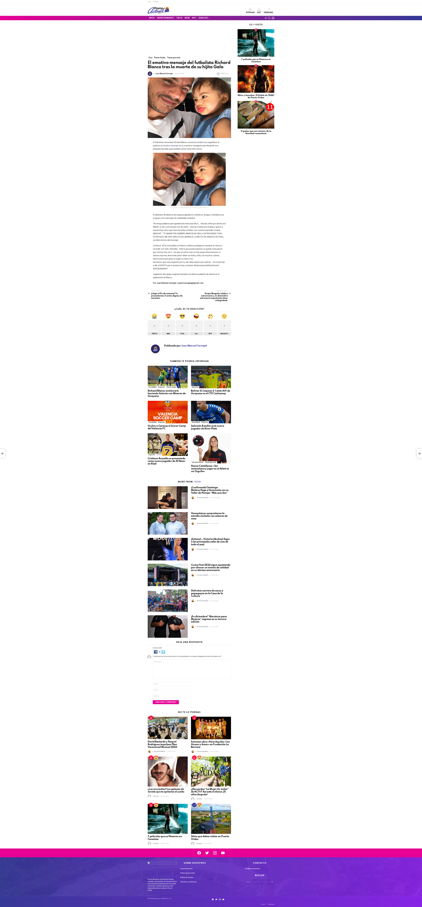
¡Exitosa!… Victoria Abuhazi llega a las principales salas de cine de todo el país (210, 542)
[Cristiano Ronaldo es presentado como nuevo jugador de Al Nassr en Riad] (168, 444)
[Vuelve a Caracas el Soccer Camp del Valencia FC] (168, 412)
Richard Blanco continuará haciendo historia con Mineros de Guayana (167, 393)
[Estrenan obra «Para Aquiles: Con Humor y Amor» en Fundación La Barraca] (211, 728)
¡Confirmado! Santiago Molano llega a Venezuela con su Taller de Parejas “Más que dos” (210, 490)
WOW (187, 18)
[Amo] (156, 757)
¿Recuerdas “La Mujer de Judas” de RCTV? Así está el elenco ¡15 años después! (209, 792)
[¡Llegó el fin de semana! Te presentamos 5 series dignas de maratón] (2, 453)
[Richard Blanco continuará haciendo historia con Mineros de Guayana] (168, 377)
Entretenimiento (165, 18)
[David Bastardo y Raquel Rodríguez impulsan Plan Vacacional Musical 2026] (168, 728)
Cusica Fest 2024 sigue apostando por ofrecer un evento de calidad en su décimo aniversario (210, 568)
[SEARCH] (269, 18)
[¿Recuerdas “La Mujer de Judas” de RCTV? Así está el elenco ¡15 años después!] (211, 772)
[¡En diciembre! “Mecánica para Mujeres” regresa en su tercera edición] (168, 626)
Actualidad (152, 387)
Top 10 (179, 18)
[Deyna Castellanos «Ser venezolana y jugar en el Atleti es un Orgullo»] (211, 448)
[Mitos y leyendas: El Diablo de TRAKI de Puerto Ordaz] (256, 79)
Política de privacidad (187, 873)
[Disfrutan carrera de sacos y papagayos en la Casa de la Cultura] (168, 600)
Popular (250, 13)
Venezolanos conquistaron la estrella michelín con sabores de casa (209, 516)
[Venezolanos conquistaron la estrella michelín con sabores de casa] (168, 523)
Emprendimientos (186, 868)
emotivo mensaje (170, 145)
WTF (194, 18)
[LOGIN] (273, 18)
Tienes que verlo (210, 462)
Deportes (161, 387)
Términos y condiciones (188, 882)
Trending (268, 13)
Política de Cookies (186, 877)
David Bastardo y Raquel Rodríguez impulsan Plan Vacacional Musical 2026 (162, 744)
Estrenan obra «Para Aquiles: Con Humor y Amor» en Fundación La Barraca (210, 744)
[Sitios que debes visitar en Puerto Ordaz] (211, 819)
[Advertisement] (189, 40)
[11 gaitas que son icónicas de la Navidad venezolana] (256, 115)
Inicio (149, 1)
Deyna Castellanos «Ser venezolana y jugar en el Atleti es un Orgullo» (210, 469)
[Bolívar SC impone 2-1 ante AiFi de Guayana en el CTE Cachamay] (211, 377)
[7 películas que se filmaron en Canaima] (168, 819)
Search (272, 882)
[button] (156, 653)
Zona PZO (203, 18)
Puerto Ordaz (171, 387)
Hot (259, 13)
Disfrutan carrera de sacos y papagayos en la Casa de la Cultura (207, 593)
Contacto (156, 1)
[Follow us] (265, 18)
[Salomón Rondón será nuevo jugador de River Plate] (211, 412)
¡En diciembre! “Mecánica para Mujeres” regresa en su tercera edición (209, 619)
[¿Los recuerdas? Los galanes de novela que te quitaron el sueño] (168, 772)
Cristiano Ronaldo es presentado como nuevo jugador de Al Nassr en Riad (166, 461)
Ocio (197, 482)
